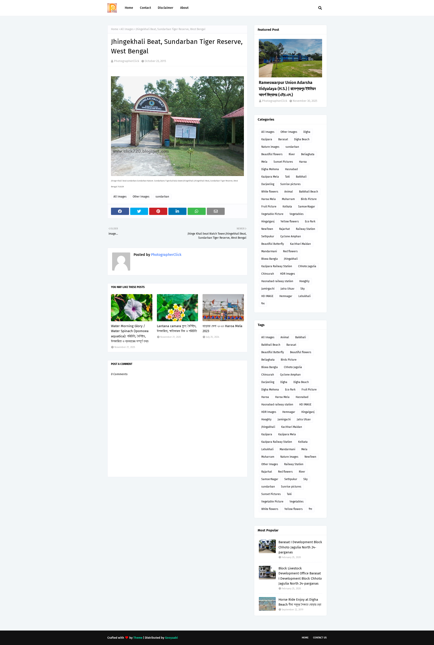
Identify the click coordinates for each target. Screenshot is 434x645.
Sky (302, 288)
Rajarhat (284, 229)
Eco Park (310, 221)
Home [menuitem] (129, 8)
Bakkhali (301, 176)
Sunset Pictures (283, 161)
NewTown (267, 229)
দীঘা (262, 303)
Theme (137, 637)
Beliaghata (307, 154)
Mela (264, 161)
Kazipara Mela (270, 176)
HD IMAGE (267, 296)
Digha (306, 131)
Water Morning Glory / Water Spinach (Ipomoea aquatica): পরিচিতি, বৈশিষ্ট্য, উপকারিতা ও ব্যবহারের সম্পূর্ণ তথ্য (130, 333)
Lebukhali (304, 296)
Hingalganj (267, 221)
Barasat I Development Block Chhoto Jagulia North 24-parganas (300, 547)
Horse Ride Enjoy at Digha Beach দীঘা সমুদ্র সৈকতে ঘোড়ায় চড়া (299, 602)
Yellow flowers (290, 221)
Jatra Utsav (287, 288)
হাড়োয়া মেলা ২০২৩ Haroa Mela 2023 (222, 328)
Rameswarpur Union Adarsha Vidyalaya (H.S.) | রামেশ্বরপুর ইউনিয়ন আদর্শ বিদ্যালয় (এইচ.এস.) (287, 88)
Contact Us (320, 637)
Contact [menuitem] (145, 8)
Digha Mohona (270, 169)
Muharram (288, 199)
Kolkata (287, 206)
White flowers (269, 191)
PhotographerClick (126, 61)
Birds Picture (309, 199)
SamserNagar (306, 206)
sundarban (162, 196)
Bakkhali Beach (308, 191)
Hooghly (304, 281)
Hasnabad (291, 169)
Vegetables (297, 214)
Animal (288, 191)
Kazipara (266, 139)
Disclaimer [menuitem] (165, 8)
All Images (127, 29)
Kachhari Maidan (300, 243)
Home (114, 29)
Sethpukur (267, 236)
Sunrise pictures (290, 184)
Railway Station (305, 229)
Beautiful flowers (272, 154)
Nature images (270, 146)
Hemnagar (285, 296)
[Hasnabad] (290, 58)
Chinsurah (267, 273)
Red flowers (290, 251)
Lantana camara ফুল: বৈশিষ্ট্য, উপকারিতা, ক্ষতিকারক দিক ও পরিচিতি (177, 328)
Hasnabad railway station (277, 281)
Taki (287, 176)
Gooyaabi (171, 637)
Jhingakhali (291, 258)
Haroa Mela (268, 199)
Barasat (283, 139)
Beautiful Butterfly (272, 243)
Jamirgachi (267, 288)
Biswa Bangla (269, 258)
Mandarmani (269, 251)
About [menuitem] (184, 8)
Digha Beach (301, 139)
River (292, 154)
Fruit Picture (268, 206)
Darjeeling (267, 184)
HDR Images (287, 273)
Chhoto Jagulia (307, 266)
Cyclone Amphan (290, 236)
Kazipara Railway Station (276, 266)
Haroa (303, 161)
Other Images (141, 196)
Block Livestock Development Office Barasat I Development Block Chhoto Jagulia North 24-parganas (300, 576)
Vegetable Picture (272, 214)
